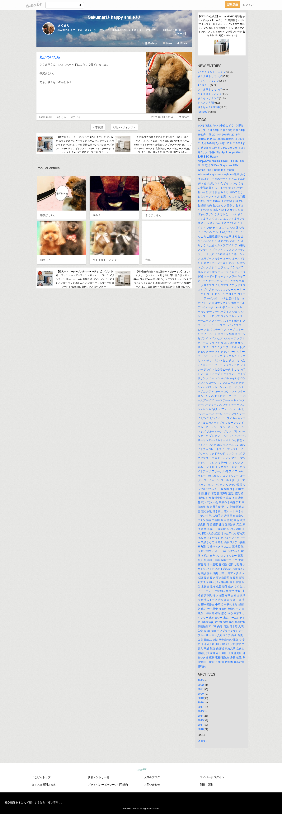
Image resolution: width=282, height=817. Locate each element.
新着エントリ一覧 (98, 777)
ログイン (248, 4)
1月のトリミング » (124, 127)
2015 (201, 711)
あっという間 (206, 102)
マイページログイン (212, 777)
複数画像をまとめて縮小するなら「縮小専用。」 (34, 802)
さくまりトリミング (210, 76)
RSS (203, 741)
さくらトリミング (208, 80)
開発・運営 (207, 784)
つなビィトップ (41, 777)
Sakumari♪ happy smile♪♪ (114, 17)
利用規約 (122, 784)
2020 (201, 693)
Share (183, 43)
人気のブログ (152, 777)
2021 (201, 689)
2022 (201, 684)
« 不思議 (98, 127)
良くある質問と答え (44, 784)
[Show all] (180, 33)
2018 (201, 702)
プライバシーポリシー (101, 784)
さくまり (64, 25)
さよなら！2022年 (209, 107)
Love (168, 43)
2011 (201, 724)
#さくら (61, 117)
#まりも (76, 117)
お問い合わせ (152, 784)
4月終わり (204, 85)
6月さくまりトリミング (212, 72)
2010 (201, 729)
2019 (201, 698)
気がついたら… (52, 57)
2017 (201, 707)
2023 (201, 680)
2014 (201, 715)
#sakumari (45, 117)
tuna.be (141, 769)
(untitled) (203, 111)
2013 (201, 720)
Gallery (152, 43)
